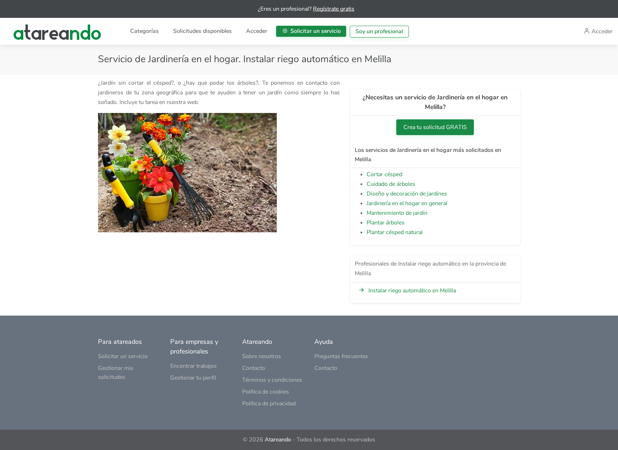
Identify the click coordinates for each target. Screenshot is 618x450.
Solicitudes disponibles (202, 31)
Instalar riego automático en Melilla (412, 291)
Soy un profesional (379, 31)
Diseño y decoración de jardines (407, 194)
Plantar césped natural (395, 232)
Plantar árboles (385, 223)
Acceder (256, 31)
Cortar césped (384, 174)
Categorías (144, 31)
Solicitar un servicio (315, 31)
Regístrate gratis (333, 9)
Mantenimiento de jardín (397, 213)
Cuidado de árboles (391, 184)
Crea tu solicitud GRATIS (435, 127)
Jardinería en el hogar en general (407, 203)
